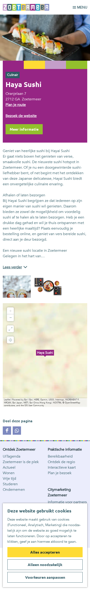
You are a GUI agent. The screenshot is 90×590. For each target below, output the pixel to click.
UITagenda (11, 456)
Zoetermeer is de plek (21, 461)
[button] (45, 355)
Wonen (9, 473)
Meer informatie (24, 129)
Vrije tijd (9, 478)
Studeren (10, 484)
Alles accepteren (45, 552)
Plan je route (16, 104)
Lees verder (12, 267)
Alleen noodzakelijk (45, 565)
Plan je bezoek (60, 473)
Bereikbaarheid (60, 456)
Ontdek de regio (61, 461)
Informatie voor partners (67, 502)
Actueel (9, 467)
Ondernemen (14, 489)
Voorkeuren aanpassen (45, 577)
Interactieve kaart (62, 467)
